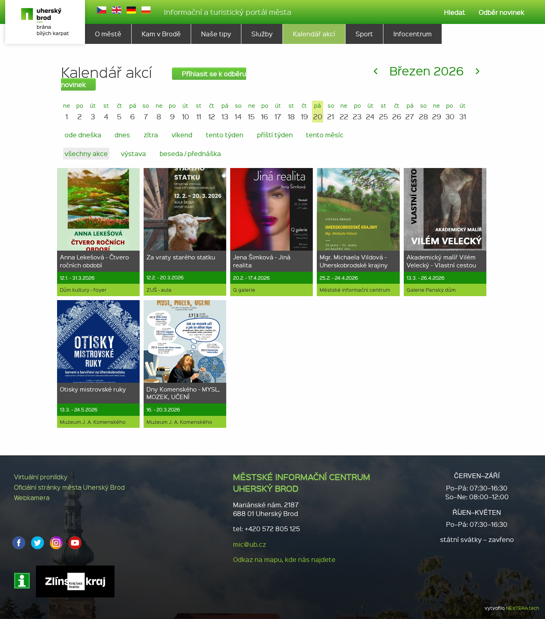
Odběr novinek (501, 12)
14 (238, 111)
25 (383, 111)
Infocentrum (412, 34)
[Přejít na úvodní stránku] (45, 22)
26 (396, 111)
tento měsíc (325, 135)
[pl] (146, 10)
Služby (261, 34)
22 (344, 111)
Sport (364, 34)
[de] (131, 10)
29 (436, 111)
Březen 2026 (426, 70)
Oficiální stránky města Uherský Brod (69, 487)
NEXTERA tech (522, 608)
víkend (182, 135)
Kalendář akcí (314, 34)
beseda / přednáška (190, 153)
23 (357, 111)
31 (462, 111)
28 (423, 111)
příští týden (275, 135)
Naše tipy (216, 34)
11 (198, 111)
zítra (151, 135)
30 (449, 111)
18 (291, 111)
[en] (116, 10)
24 (370, 111)
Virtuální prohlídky (40, 477)
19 (304, 111)
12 (211, 111)
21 (330, 111)
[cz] (102, 10)
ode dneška (83, 135)
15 (251, 111)
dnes (122, 135)
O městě (108, 34)
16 (264, 111)
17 (277, 111)
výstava (133, 153)
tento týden (224, 135)
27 (409, 111)
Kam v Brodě (161, 34)
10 (185, 111)
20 (317, 111)
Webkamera (31, 497)
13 (224, 111)
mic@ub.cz (249, 544)
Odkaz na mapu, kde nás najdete (284, 559)
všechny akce (86, 153)
